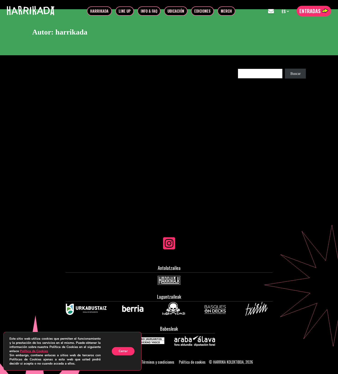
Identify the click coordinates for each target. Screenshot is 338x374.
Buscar (243, 66)
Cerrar (123, 351)
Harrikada (99, 11)
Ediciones (202, 11)
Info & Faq (149, 11)
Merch (226, 11)
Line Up (125, 11)
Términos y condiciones (157, 362)
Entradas (310, 11)
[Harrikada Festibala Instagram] (169, 247)
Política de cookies (192, 362)
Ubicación (175, 11)
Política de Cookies (34, 351)
